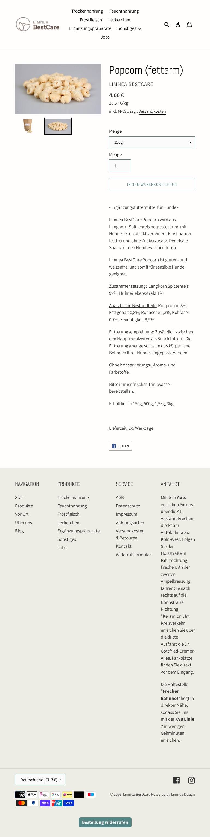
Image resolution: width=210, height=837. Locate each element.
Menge (115, 131)
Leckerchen (68, 522)
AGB (120, 497)
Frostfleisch (68, 514)
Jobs (61, 547)
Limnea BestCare (136, 794)
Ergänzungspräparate (78, 531)
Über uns (23, 522)
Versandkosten (152, 111)
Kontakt (124, 546)
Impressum (126, 514)
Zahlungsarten (130, 522)
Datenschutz (128, 506)
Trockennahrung (73, 497)
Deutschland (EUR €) (38, 780)
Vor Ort (22, 514)
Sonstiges (66, 539)
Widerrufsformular (133, 555)
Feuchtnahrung (72, 506)
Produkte (24, 506)
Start (20, 497)
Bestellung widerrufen (105, 822)
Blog (19, 531)
